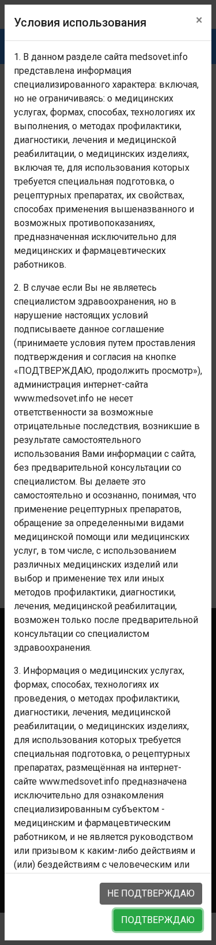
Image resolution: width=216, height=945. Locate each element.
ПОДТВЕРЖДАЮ (158, 919)
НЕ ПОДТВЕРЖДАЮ (151, 893)
